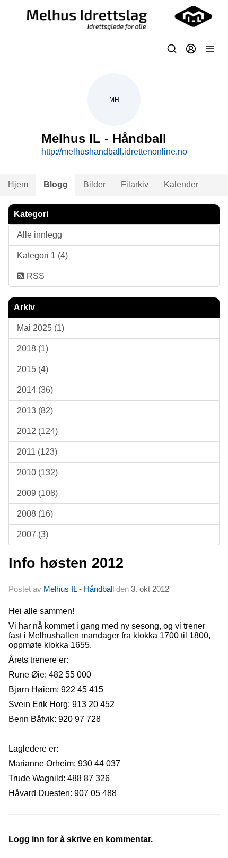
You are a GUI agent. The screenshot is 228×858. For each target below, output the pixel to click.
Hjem (18, 184)
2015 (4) (32, 369)
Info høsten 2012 (66, 563)
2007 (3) (32, 534)
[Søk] (171, 48)
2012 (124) (37, 431)
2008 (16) (35, 513)
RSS (34, 276)
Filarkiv (134, 184)
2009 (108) (37, 493)
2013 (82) (35, 410)
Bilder (94, 184)
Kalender (181, 184)
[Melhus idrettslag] (114, 16)
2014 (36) (35, 389)
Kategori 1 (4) (42, 255)
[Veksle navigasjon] (210, 48)
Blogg (55, 184)
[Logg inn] (190, 48)
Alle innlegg (39, 234)
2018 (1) (32, 348)
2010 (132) (37, 472)
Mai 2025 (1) (40, 327)
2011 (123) (37, 451)
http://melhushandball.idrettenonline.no (114, 151)
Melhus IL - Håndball (78, 588)
